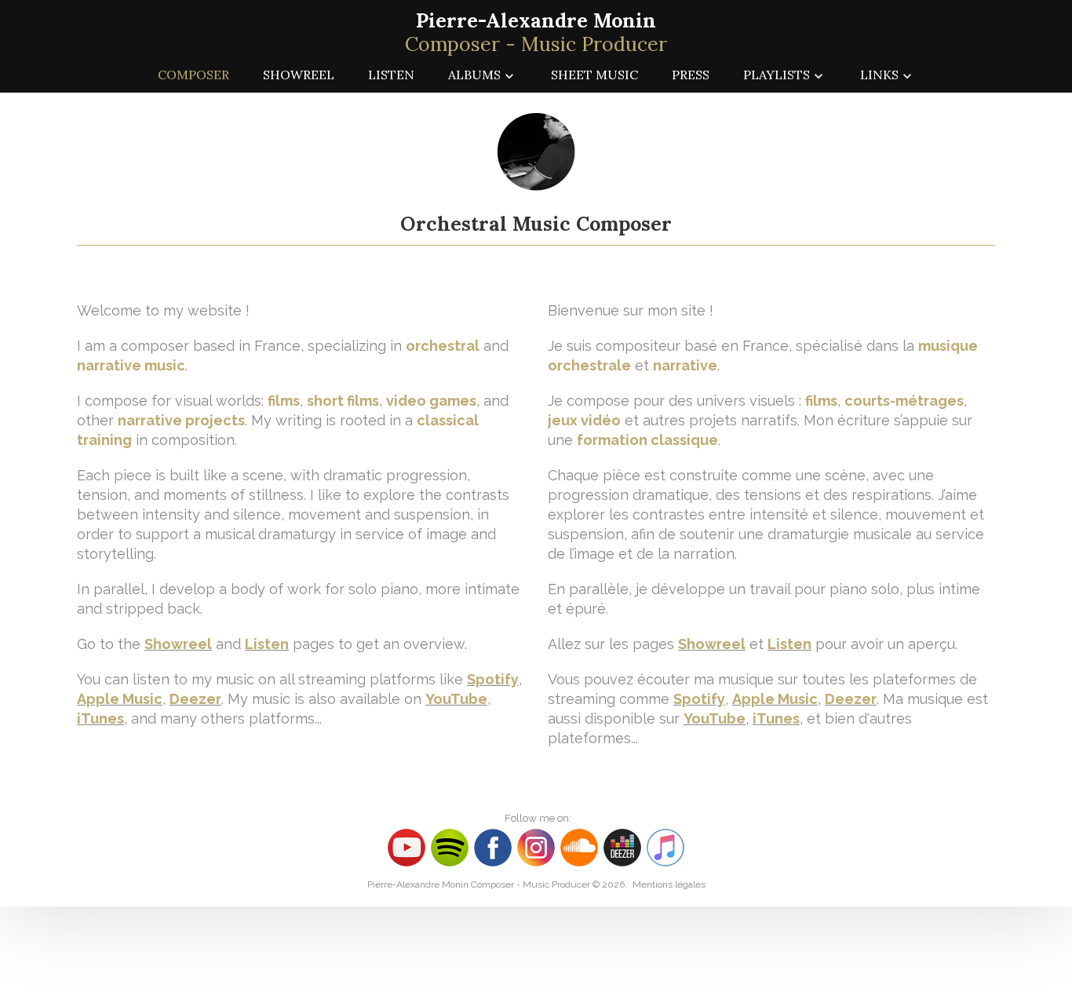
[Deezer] (624, 846)
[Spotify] (449, 846)
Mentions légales (669, 884)
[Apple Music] (665, 846)
